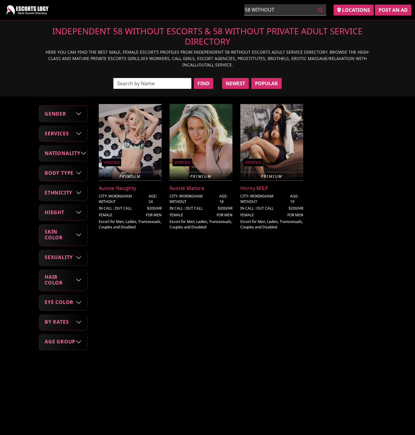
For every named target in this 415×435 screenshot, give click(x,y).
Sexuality (59, 257)
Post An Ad (393, 10)
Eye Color (59, 302)
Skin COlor (54, 234)
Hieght (54, 212)
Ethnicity (58, 192)
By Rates (57, 322)
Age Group (60, 341)
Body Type (59, 173)
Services (57, 133)
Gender (55, 113)
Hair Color (54, 280)
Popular (266, 83)
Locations (355, 10)
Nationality (63, 153)
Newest (235, 83)
